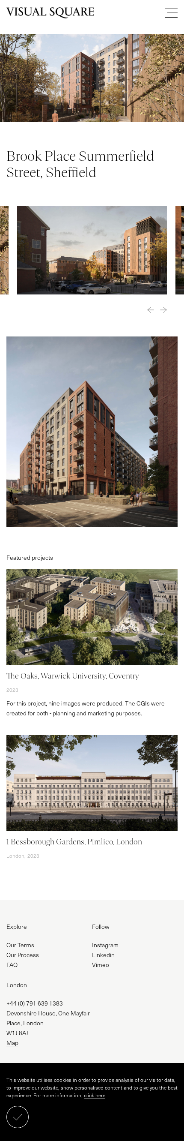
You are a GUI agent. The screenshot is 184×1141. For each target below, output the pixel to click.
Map (12, 1042)
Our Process (22, 954)
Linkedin (103, 954)
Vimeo (100, 964)
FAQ (12, 964)
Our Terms (20, 944)
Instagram (105, 944)
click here (94, 1095)
